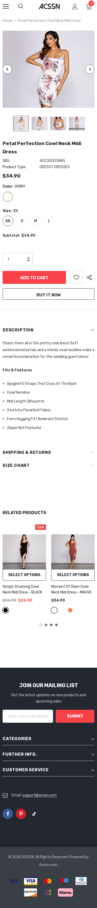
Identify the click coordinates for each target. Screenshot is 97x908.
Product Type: (14, 167)
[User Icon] (75, 6)
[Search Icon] (26, 6)
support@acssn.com (39, 795)
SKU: (6, 161)
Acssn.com (48, 865)
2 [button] (46, 625)
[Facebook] (8, 814)
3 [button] (51, 625)
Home (7, 20)
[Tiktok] (34, 814)
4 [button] (56, 625)
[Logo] (49, 6)
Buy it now (48, 294)
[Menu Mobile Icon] (6, 6)
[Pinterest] (21, 814)
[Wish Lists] (76, 277)
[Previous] (7, 69)
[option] (48, 69)
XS (7, 221)
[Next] (89, 69)
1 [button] (41, 625)
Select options (24, 575)
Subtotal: (11, 235)
